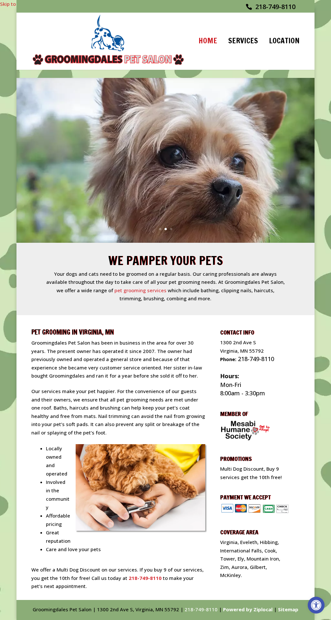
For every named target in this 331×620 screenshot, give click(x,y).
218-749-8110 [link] (275, 6)
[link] (316, 605)
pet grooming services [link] (140, 290)
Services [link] (243, 41)
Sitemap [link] (288, 609)
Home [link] (207, 41)
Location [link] (284, 41)
